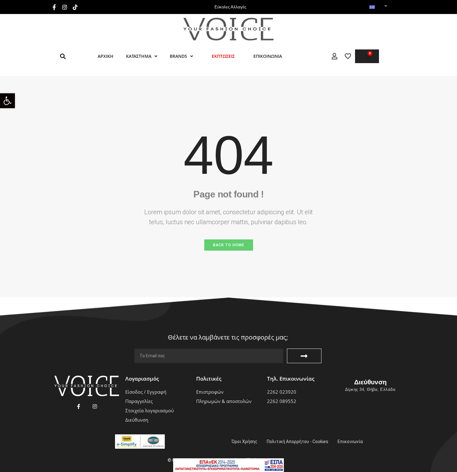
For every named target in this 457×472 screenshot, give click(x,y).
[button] (7, 100)
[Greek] (372, 7)
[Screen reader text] (334, 56)
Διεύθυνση (370, 382)
